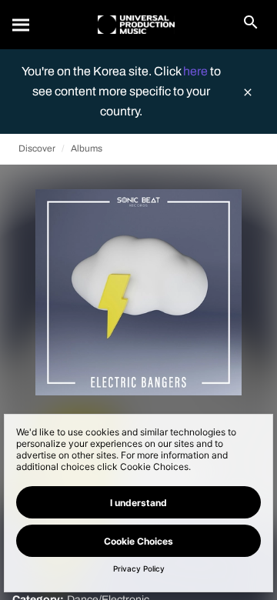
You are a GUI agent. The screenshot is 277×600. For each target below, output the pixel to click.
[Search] (21, 24)
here (196, 71)
